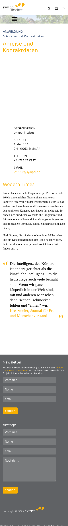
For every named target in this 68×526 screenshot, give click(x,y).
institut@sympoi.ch (27, 172)
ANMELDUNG (13, 31)
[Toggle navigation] (14, 19)
